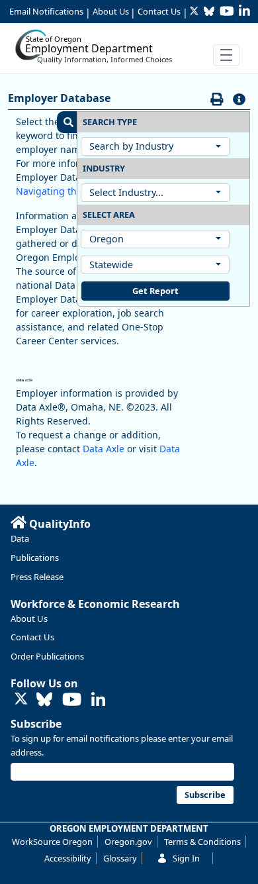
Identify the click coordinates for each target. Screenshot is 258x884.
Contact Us (159, 11)
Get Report (155, 291)
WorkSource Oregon (52, 842)
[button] (67, 122)
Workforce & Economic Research (95, 604)
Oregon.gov (128, 842)
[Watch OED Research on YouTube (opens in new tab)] (72, 700)
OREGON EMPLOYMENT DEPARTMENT (129, 828)
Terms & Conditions (202, 842)
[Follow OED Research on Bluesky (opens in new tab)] (44, 700)
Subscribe (36, 723)
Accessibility (67, 858)
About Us (111, 11)
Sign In (186, 858)
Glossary (120, 858)
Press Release (37, 577)
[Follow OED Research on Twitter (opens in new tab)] (21, 700)
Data (20, 538)
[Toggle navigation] (226, 55)
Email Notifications (46, 11)
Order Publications (47, 656)
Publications (35, 558)
